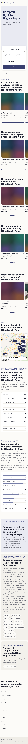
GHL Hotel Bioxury (5, 208)
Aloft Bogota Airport (5, 161)
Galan (2, 706)
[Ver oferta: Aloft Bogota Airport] (12, 149)
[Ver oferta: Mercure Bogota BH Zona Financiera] (12, 243)
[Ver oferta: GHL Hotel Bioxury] (12, 196)
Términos (8, 741)
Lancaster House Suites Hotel (8, 305)
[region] (14, 347)
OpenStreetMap (6, 359)
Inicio (4, 7)
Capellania (3, 721)
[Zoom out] (26, 337)
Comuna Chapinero (5, 702)
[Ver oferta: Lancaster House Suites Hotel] (12, 291)
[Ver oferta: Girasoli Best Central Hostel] (12, 101)
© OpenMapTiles (11, 357)
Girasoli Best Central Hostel (7, 113)
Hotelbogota (9, 2)
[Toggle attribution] (26, 358)
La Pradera (3, 699)
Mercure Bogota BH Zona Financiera (9, 255)
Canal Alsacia (4, 728)
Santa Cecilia (4, 724)
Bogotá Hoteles (4, 691)
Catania (3, 717)
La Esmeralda (4, 710)
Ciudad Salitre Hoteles (6, 695)
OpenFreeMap (5, 357)
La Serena (3, 713)
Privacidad (3, 741)
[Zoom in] (26, 335)
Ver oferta (12, 121)
